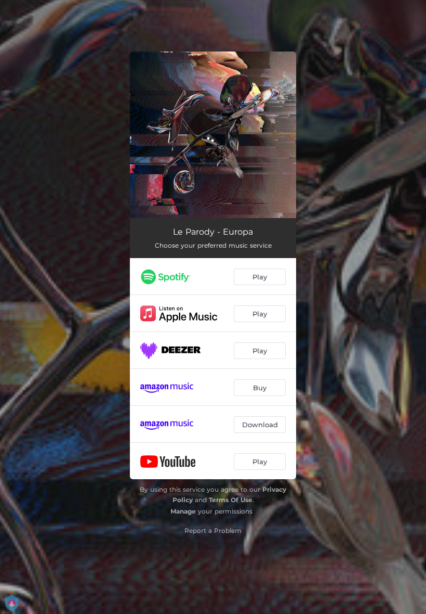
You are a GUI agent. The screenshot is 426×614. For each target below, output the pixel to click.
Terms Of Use (230, 500)
